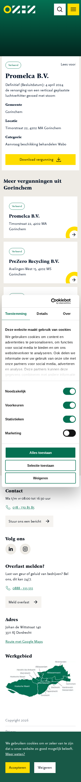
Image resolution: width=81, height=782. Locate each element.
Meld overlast (19, 602)
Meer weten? (15, 754)
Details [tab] (42, 314)
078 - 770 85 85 (23, 507)
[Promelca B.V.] (40, 217)
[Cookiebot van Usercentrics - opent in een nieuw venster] (57, 301)
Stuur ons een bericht (25, 521)
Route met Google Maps (24, 642)
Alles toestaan (40, 453)
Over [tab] (67, 314)
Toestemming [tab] (16, 314)
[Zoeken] (60, 9)
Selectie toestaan (40, 465)
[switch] (69, 405)
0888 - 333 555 (23, 588)
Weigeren (40, 478)
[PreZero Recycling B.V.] (40, 262)
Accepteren (17, 768)
